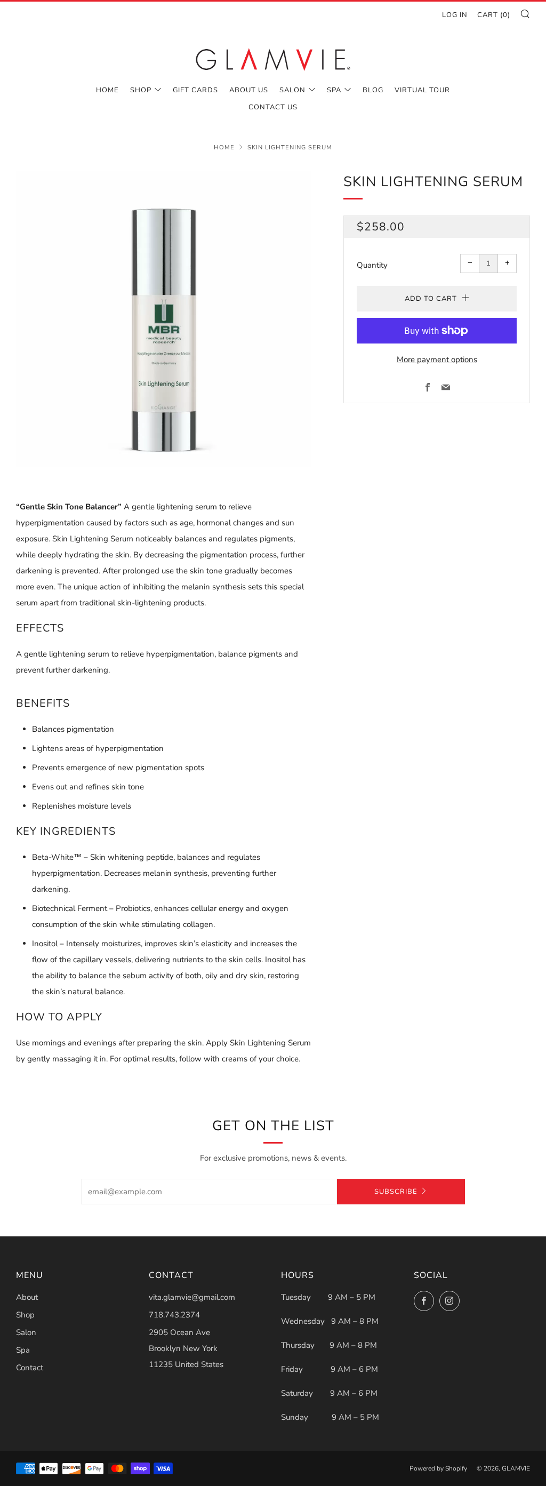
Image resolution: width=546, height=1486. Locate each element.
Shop (140, 90)
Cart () (493, 15)
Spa (334, 90)
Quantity (372, 265)
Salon (292, 90)
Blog (373, 90)
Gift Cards (195, 90)
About (27, 1297)
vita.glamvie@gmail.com (192, 1297)
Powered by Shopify (438, 1468)
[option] (164, 319)
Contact (29, 1367)
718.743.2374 (174, 1314)
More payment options (437, 359)
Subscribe (395, 1191)
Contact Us (273, 107)
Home (107, 90)
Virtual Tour (422, 90)
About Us (248, 90)
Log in (455, 15)
